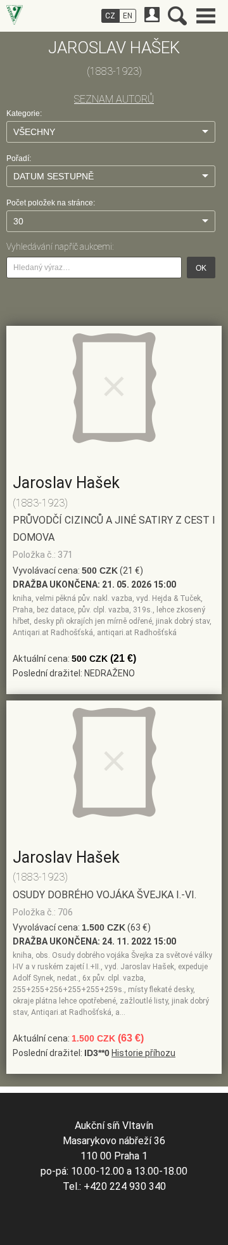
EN (127, 15)
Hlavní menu (205, 15)
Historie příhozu (143, 1053)
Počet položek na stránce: (50, 202)
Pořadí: (18, 158)
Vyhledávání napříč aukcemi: (59, 247)
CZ (110, 15)
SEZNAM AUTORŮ (114, 99)
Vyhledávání (177, 15)
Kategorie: (24, 113)
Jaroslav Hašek (66, 483)
